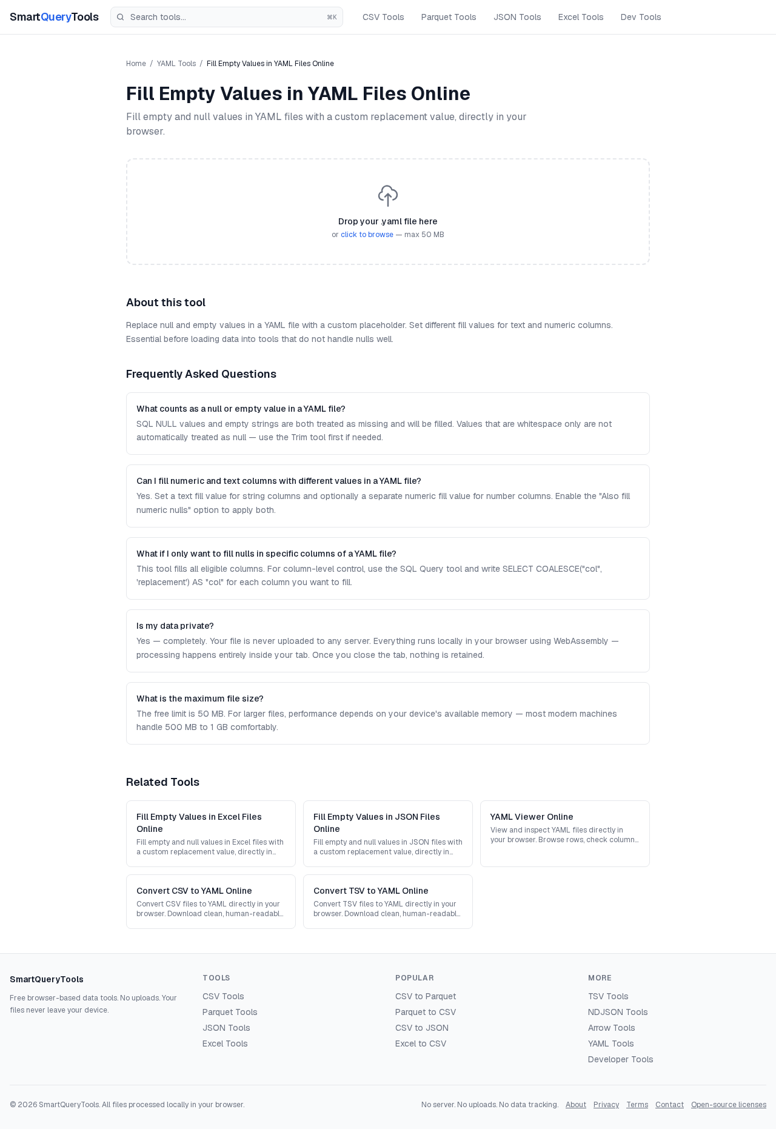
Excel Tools (581, 17)
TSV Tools (608, 996)
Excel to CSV (420, 1043)
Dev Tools (641, 17)
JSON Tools (517, 17)
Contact (669, 1105)
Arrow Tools (611, 1027)
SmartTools (54, 17)
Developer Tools (621, 1059)
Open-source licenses (728, 1105)
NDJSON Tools (618, 1012)
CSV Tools (383, 17)
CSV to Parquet (425, 996)
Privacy (606, 1105)
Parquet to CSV (425, 1012)
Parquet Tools (449, 17)
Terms (637, 1105)
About (576, 1105)
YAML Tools (176, 64)
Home (136, 64)
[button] (388, 211)
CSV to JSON (422, 1027)
